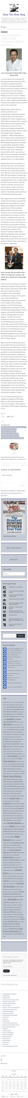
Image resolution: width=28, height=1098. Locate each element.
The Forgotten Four (16, 683)
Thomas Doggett (16, 891)
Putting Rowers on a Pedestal (16, 599)
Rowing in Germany (11, 864)
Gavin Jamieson (10, 751)
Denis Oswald (6, 427)
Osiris (7, 826)
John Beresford (7, 791)
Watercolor (10, 675)
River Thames (13, 852)
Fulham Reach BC (6, 749)
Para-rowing (14, 831)
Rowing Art (11, 854)
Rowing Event (6, 860)
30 (2, 1090)
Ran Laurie (16, 847)
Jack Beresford (12, 786)
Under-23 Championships (9, 431)
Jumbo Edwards (6, 793)
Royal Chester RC (18, 873)
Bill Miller (17, 709)
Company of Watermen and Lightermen (13, 727)
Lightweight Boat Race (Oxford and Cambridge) (11, 801)
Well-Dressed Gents (19, 916)
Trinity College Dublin (12, 904)
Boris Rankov (15, 714)
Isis (7, 786)
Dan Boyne (18, 729)
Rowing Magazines (7, 867)
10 (6, 1083)
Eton (7, 741)
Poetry (13, 840)
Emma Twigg (11, 739)
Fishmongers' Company (19, 746)
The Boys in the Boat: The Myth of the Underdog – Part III (16, 620)
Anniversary (17, 704)
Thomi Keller (16, 896)
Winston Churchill (21, 921)
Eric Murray (18, 739)
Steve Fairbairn (7, 878)
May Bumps (10, 810)
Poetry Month (18, 840)
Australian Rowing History (9, 994)
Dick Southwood (16, 734)
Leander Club (14, 798)
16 (2, 1085)
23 (2, 1088)
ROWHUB (5, 1028)
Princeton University (7, 842)
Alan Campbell (16, 702)
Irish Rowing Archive (8, 1013)
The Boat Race (9, 886)
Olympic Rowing (14, 823)
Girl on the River (7, 1005)
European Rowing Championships (11, 743)
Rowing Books (8, 857)
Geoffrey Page (16, 751)
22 (25, 1085)
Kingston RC (14, 795)
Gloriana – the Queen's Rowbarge (11, 1007)
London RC (7, 803)
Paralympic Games (20, 831)
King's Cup (9, 795)
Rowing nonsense (15, 867)
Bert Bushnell (5, 709)
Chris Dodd (7, 724)
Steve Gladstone (15, 878)
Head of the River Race (16, 771)
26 (14, 1088)
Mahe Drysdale (20, 803)
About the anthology (9, 536)
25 (10, 1088)
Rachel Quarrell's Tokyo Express (11, 1025)
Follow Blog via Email (10, 957)
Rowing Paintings (11, 870)
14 (21, 1083)
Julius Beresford (19, 791)
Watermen (11, 916)
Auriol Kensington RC (12, 707)
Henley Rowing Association (10, 1009)
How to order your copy (14, 548)
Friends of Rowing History (9, 1003)
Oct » (16, 1094)
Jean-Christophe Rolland (9, 429)
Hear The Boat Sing (14, 14)
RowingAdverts (6, 1038)
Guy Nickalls (19, 758)
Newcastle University (16, 815)
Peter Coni (5, 836)
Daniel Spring (12, 732)
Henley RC (23, 773)
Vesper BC (5, 914)
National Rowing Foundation (10, 1015)
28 (21, 1088)
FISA (14, 427)
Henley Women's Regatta (9, 779)
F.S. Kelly (21, 743)
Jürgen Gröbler (13, 793)
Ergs (15, 739)
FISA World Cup (22, 427)
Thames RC (20, 883)
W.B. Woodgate (14, 914)
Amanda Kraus (5, 704)
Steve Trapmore (12, 881)
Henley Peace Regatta (16, 773)
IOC (20, 784)
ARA (21, 704)
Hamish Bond (18, 761)
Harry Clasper (18, 764)
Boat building (13, 711)
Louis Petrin (13, 803)
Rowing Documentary (17, 857)
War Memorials (6, 916)
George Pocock (10, 753)
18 (10, 1085)
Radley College (11, 847)
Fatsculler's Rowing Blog (9, 1001)
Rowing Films (15, 860)
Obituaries (9, 820)
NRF (4, 820)
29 (25, 1088)
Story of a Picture (18, 881)
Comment (22, 485)
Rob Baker (19, 852)
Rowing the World (7, 1036)
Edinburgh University (11, 736)
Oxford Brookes (18, 826)
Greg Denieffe (12, 756)
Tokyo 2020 (20, 899)
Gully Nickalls (13, 758)
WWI (14, 933)
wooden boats (11, 926)
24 (6, 1088)
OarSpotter (6, 1017)
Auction (4, 707)
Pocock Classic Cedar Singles (10, 1023)
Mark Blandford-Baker (11, 806)
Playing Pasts (6, 1021)
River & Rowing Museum (9, 1026)
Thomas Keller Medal (8, 896)
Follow (6, 971)
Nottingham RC (20, 818)
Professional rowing (18, 843)
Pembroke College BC (19, 833)
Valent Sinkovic (19, 912)
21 (21, 1085)
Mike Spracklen (15, 810)
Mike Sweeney (21, 810)
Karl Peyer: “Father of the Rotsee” (15, 607)
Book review (14, 559)
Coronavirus (11, 729)
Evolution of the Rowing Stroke (11, 999)
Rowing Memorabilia (8, 1034)
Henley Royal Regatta (12, 776)
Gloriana (15, 753)
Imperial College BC (14, 784)
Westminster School (7, 919)
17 (6, 1085)
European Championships (15, 741)
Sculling (8, 876)
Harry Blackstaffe (11, 764)
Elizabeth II (6, 739)
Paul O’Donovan (11, 833)
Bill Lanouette (12, 709)
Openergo (5, 1019)
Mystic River (13, 813)
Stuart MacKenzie (12, 883)
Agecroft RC (11, 702)
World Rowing (13, 929)
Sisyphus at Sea (13, 615)
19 (14, 1085)
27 (17, 1088)
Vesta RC (9, 914)
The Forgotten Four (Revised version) (16, 591)
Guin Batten (8, 758)
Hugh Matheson (9, 781)
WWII (17, 933)
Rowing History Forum (11, 862)
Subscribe (20, 636)
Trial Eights (12, 902)
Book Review (9, 714)
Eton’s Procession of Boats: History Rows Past (16, 603)
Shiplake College (20, 876)
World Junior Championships (10, 433)
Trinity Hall (9, 907)
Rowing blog (16, 855)
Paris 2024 (5, 833)
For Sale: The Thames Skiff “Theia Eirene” (16, 595)
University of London (8, 909)
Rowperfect (6, 1044)
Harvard (14, 766)
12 (14, 1083)
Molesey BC (6, 813)
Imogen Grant (6, 784)
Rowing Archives (7, 1030)
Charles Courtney (20, 722)
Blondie (22, 709)
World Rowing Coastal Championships (13, 438)
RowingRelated (6, 1040)
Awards (20, 707)
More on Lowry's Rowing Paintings (15, 624)
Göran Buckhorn (9, 761)
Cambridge (10, 719)
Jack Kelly (19, 786)
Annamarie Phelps (11, 704)
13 (17, 1083)
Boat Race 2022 (19, 711)
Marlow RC (18, 806)
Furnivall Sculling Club (15, 749)
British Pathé (6, 996)
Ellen (14, 453)
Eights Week (18, 736)
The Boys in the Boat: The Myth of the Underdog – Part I (17, 611)
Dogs (20, 734)
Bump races (20, 716)
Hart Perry (8, 766)
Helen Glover (9, 773)
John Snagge (12, 791)
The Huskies (10, 891)
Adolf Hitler (5, 702)
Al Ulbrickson (21, 702)
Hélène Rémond (18, 781)
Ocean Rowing (15, 820)
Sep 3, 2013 (4, 32)
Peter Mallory (10, 837)
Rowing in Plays (18, 864)
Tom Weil (6, 902)
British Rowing (13, 716)
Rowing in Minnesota (8, 1032)
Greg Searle (20, 756)
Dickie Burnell (9, 734)
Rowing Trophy (11, 873)
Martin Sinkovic (9, 808)
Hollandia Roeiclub (19, 779)
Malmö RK (5, 806)
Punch (4, 845)
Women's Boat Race (9, 924)
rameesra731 (10, 670)
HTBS (4, 781)
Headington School (12, 768)
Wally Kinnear (20, 914)
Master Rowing (15, 808)
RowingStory (6, 1042)
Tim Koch (12, 899)
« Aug (12, 1094)
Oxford (11, 826)
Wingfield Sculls (12, 921)
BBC (23, 707)
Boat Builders (6, 711)
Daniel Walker (18, 732)
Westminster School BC (15, 919)
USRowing (13, 912)
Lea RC (21, 798)
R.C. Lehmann (13, 845)
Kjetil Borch (19, 795)
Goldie (19, 753)
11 (10, 1083)
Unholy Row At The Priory (15, 587)
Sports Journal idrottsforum (10, 1046)
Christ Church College (16, 724)
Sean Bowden (13, 876)
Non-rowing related (12, 818)
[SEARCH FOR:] (14, 574)
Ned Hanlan (9, 815)
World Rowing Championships (10, 436)
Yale (20, 934)
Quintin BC (8, 845)
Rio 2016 (7, 850)
